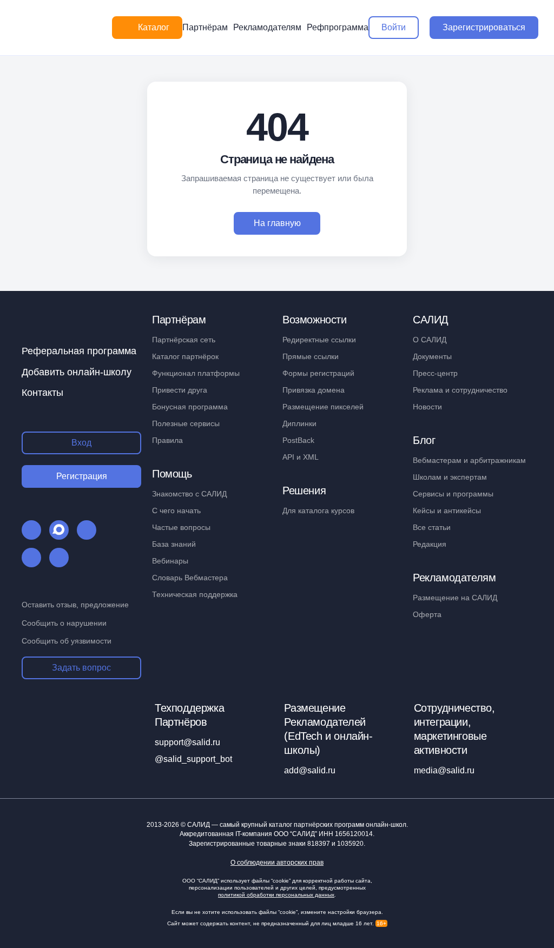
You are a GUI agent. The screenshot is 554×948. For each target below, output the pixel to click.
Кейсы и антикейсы (447, 510)
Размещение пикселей (323, 406)
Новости (427, 406)
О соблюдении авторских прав (277, 862)
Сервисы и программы (453, 493)
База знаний (174, 544)
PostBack (298, 440)
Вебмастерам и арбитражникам (469, 460)
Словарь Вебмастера (190, 577)
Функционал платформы (196, 373)
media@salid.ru (444, 770)
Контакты (42, 392)
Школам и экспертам (450, 477)
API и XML (300, 457)
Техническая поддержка (195, 594)
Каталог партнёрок (185, 356)
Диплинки (299, 423)
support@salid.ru (187, 742)
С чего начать (176, 510)
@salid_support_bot (193, 759)
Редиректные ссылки (319, 339)
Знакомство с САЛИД (189, 493)
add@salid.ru (309, 770)
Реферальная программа (79, 351)
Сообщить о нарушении (64, 623)
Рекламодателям (267, 27)
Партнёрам (205, 27)
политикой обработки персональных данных (276, 895)
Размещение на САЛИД (455, 597)
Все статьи (432, 527)
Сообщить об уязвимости (66, 641)
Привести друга (179, 390)
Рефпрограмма (337, 27)
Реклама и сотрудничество (460, 390)
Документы (432, 356)
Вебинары (170, 560)
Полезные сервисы (186, 423)
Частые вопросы (181, 527)
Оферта (427, 614)
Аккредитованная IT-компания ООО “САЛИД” (276, 834)
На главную (277, 223)
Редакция (429, 544)
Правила (167, 440)
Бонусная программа (190, 406)
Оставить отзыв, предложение (75, 604)
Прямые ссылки (310, 356)
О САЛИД (429, 339)
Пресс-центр (435, 373)
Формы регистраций (318, 373)
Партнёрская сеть (183, 339)
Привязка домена (313, 390)
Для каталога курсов (318, 510)
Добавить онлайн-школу (76, 372)
